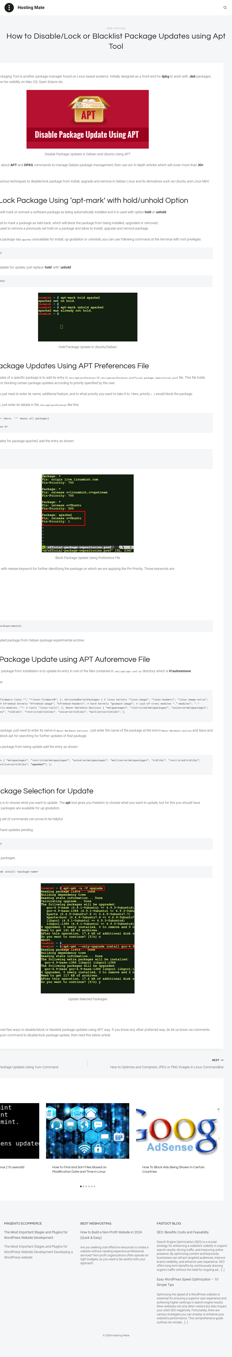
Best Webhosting (95, 1223)
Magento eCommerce (23, 1223)
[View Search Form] (225, 8)
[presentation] (87, 1131)
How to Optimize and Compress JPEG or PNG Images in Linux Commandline (167, 1064)
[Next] (214, 1143)
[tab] (81, 1186)
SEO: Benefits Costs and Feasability (183, 1232)
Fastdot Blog (169, 1223)
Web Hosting (116, 28)
